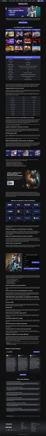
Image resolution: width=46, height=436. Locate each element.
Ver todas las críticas (23, 374)
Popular (9, 29)
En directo (18, 29)
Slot (35, 29)
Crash (27, 29)
